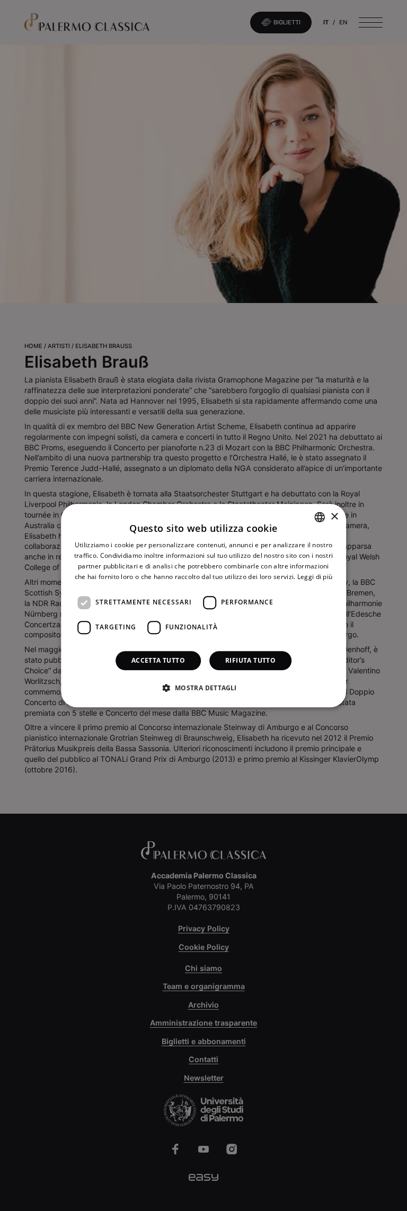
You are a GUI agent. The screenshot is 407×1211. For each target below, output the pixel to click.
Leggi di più (315, 576)
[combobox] (319, 517)
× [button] (334, 517)
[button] (203, 687)
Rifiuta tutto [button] (250, 660)
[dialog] (203, 605)
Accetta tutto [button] (158, 660)
